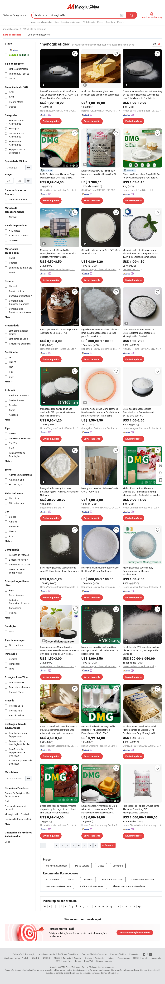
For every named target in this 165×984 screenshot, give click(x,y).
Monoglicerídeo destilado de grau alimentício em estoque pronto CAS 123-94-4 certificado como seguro (140, 253)
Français (67, 958)
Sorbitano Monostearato (92, 886)
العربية (144, 958)
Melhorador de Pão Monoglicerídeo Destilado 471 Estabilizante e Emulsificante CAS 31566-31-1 (98, 730)
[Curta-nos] (144, 954)
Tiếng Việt (88, 961)
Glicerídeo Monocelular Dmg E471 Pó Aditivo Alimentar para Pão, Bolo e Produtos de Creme (141, 176)
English (25, 958)
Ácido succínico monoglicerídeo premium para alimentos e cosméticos (100, 93)
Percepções (134, 954)
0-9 (44, 906)
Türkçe (78, 961)
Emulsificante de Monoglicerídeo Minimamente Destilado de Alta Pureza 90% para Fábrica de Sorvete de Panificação (59, 650)
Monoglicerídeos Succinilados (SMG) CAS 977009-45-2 (99, 490)
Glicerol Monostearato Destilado (129, 886)
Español (77, 958)
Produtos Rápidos (118, 954)
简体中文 (35, 958)
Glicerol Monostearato (142, 879)
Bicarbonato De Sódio (112, 879)
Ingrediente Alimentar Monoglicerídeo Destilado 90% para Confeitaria (100, 569)
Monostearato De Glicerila (58, 886)
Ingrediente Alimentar (70, 22)
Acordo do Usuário (47, 954)
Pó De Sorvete (89, 22)
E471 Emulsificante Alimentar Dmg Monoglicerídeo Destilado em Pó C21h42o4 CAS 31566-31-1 (57, 176)
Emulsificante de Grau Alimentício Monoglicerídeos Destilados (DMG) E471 (98, 174)
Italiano (110, 958)
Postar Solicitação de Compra (135, 932)
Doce (56, 22)
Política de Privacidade (68, 954)
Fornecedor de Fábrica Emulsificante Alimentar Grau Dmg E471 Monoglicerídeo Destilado (141, 809)
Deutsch (88, 958)
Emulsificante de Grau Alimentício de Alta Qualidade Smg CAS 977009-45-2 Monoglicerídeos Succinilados (59, 95)
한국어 (136, 958)
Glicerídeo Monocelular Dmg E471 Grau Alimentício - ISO (100, 252)
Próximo (106, 845)
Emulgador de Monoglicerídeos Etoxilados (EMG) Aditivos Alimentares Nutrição (59, 492)
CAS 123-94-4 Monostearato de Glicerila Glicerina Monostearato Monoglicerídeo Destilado (139, 333)
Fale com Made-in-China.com (94, 954)
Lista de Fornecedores (39, 34)
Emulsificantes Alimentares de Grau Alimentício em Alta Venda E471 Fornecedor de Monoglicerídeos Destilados (99, 809)
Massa (100, 22)
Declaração (30, 954)
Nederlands (156, 958)
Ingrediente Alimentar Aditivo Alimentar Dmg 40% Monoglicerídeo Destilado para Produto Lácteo (100, 333)
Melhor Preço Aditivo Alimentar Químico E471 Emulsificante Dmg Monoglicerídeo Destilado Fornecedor (141, 492)
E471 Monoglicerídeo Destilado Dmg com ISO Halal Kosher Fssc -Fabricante (59, 569)
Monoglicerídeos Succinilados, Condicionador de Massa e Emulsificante (138, 571)
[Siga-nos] (150, 954)
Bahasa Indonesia (104, 961)
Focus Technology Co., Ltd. (77, 967)
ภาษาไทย (67, 961)
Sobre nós (17, 954)
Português (99, 958)
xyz (139, 906)
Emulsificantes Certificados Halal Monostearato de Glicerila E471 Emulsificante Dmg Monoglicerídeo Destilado (140, 730)
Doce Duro (110, 22)
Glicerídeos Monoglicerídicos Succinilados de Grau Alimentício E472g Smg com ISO (139, 412)
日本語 (57, 958)
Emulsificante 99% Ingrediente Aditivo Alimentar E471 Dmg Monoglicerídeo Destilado (141, 650)
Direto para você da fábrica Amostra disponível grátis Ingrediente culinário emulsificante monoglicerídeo (58, 809)
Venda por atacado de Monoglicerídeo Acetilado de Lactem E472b (59, 331)
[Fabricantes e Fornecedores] (82, 6)
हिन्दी (58, 961)
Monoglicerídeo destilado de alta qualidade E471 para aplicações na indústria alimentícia (57, 412)
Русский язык (123, 958)
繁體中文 (47, 958)
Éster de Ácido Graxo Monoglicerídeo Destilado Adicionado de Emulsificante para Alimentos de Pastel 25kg (100, 412)
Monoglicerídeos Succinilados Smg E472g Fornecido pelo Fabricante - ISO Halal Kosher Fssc (100, 650)
